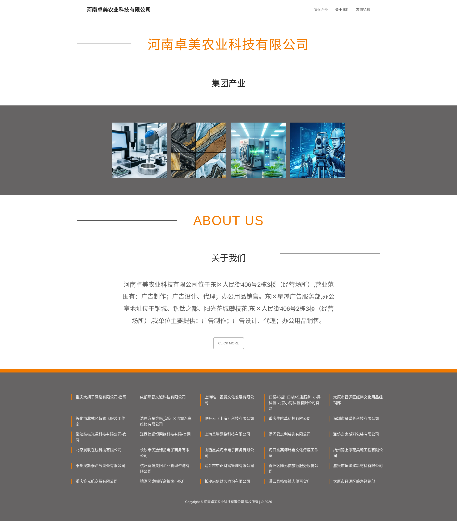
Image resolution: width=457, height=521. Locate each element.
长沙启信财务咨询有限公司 (227, 481)
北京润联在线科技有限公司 (98, 450)
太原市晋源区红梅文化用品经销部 (358, 400)
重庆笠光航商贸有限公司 (97, 481)
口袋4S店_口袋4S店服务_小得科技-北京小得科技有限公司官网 (295, 403)
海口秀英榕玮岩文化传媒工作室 (293, 453)
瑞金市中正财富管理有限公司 (229, 466)
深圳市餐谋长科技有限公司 (356, 419)
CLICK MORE (228, 343)
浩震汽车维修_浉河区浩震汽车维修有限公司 (166, 421)
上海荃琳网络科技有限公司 (227, 434)
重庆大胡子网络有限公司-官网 (101, 397)
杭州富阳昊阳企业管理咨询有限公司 (164, 468)
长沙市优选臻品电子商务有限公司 (164, 453)
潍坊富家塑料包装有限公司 (356, 434)
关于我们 (342, 9)
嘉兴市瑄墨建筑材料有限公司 (358, 466)
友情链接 (363, 9)
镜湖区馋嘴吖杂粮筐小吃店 (163, 481)
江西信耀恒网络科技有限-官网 (165, 434)
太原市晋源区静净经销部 (354, 481)
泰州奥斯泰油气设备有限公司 (100, 466)
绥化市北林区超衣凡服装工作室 (100, 421)
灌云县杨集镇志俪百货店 (290, 481)
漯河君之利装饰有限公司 (290, 434)
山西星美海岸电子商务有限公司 (229, 453)
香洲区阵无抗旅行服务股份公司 (293, 468)
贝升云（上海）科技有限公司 (229, 419)
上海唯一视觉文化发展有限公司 (229, 400)
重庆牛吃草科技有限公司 (290, 419)
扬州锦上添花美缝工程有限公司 (358, 453)
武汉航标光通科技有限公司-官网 (101, 437)
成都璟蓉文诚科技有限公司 (163, 397)
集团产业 (321, 9)
